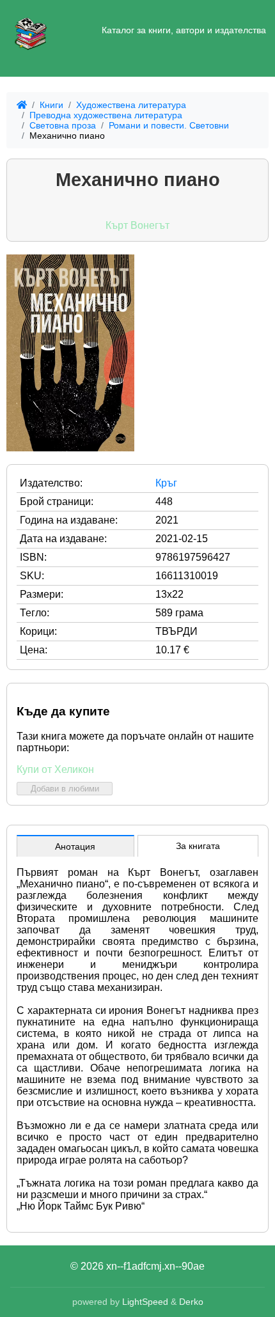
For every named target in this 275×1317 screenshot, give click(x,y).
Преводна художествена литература (105, 115)
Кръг (166, 483)
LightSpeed (145, 1302)
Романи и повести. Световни (169, 125)
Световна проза (62, 125)
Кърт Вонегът (137, 225)
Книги (51, 105)
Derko (191, 1302)
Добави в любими (65, 788)
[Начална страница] (30, 30)
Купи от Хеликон (55, 769)
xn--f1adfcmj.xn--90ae (155, 1266)
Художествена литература (131, 105)
